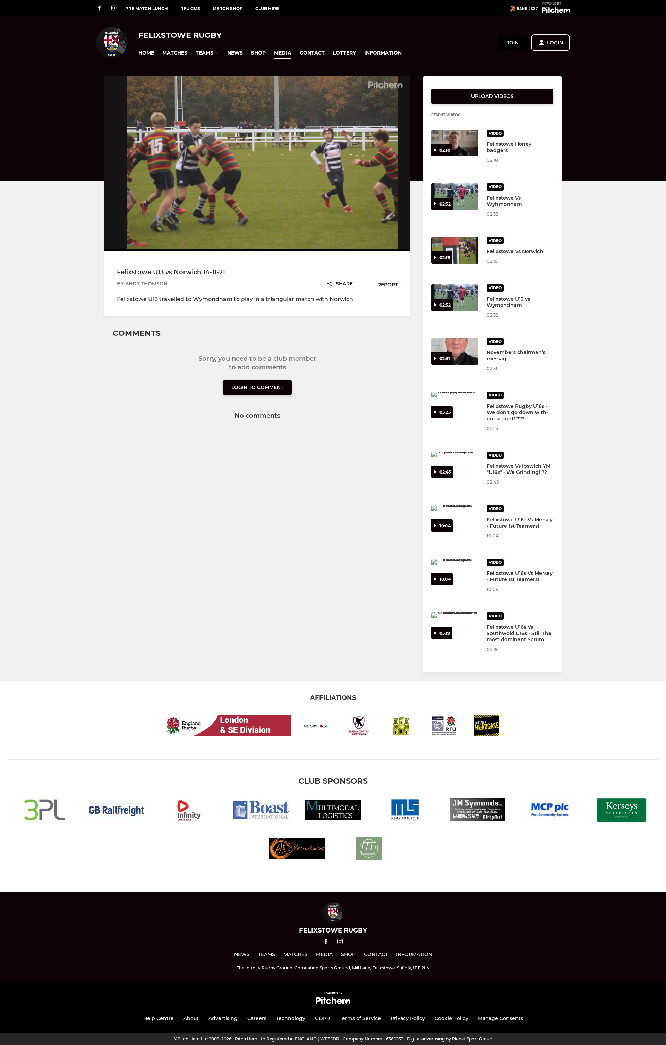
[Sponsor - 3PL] (44, 811)
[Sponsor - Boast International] (261, 811)
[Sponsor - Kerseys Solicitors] (621, 811)
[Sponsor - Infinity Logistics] (188, 811)
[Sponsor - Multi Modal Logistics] (333, 811)
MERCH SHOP (228, 8)
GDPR (322, 1018)
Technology (290, 1018)
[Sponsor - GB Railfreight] (116, 811)
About (191, 1018)
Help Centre (158, 1018)
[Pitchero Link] (556, 11)
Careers (256, 1018)
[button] (146, 53)
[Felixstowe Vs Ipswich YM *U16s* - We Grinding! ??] (454, 465)
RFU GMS (190, 8)
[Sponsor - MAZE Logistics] (405, 811)
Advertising (223, 1018)
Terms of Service (360, 1018)
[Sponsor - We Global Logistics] (369, 850)
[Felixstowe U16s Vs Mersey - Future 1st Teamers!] (454, 518)
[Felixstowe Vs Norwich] (454, 250)
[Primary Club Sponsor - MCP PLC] (549, 811)
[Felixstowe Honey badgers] (454, 143)
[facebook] (99, 8)
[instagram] (114, 8)
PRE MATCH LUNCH (146, 8)
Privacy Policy (408, 1018)
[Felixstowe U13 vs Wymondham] (454, 297)
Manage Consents (500, 1018)
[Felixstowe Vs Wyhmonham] (454, 196)
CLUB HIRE (267, 8)
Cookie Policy (451, 1018)
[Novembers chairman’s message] (454, 351)
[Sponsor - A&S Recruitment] (297, 850)
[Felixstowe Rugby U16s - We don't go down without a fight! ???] (454, 405)
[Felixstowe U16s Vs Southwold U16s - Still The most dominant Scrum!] (454, 625)
